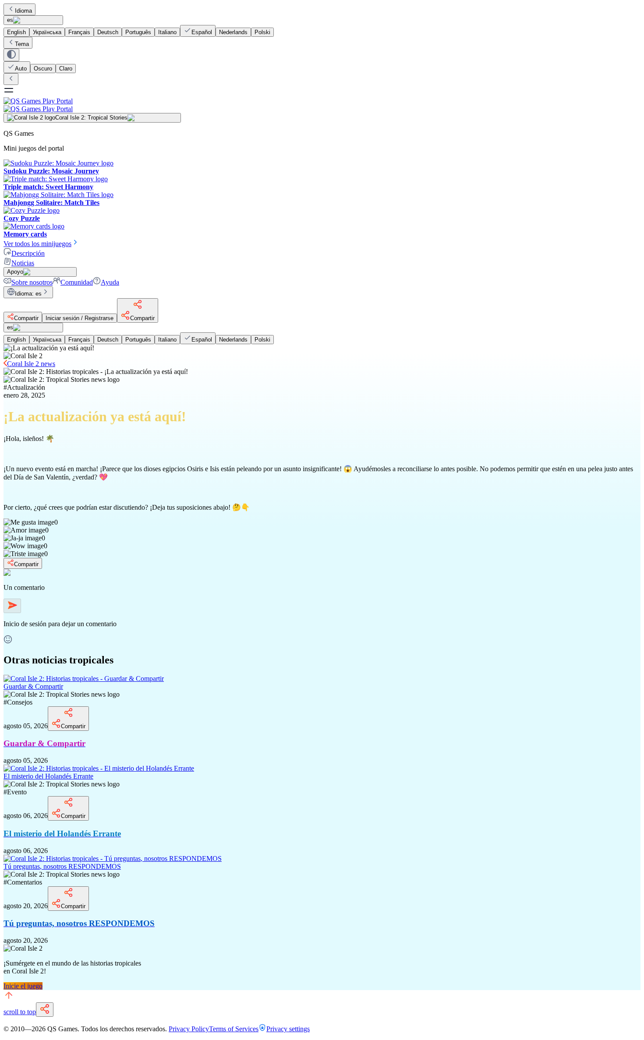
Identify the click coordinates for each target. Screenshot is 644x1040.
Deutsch (107, 32)
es (10, 20)
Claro (65, 68)
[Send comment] (12, 606)
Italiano (167, 32)
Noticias (22, 263)
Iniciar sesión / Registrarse (79, 318)
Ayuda (110, 282)
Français (79, 32)
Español (201, 32)
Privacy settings (288, 1029)
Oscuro (43, 68)
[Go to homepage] (322, 105)
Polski (262, 32)
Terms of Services (233, 1029)
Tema (22, 44)
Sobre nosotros (32, 282)
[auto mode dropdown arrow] (11, 55)
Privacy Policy (189, 1029)
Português (138, 32)
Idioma (23, 10)
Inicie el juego (23, 986)
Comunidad (76, 282)
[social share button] (44, 1009)
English (16, 32)
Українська (47, 32)
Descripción (28, 253)
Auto (21, 68)
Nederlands (233, 32)
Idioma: (28, 293)
